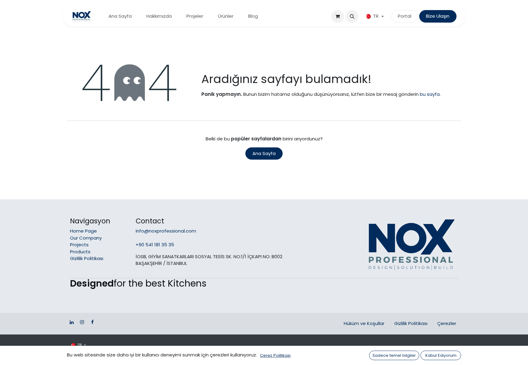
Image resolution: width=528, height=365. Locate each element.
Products (80, 251)
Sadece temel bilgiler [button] (394, 355)
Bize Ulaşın (437, 16)
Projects (79, 244)
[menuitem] (120, 16)
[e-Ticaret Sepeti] (337, 16)
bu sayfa (430, 94)
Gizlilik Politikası (86, 258)
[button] (352, 16)
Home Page (83, 231)
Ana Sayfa (264, 153)
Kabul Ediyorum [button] (441, 355)
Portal (404, 16)
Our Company (86, 238)
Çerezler (446, 323)
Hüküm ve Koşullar (364, 323)
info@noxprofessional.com (166, 231)
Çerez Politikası (275, 355)
